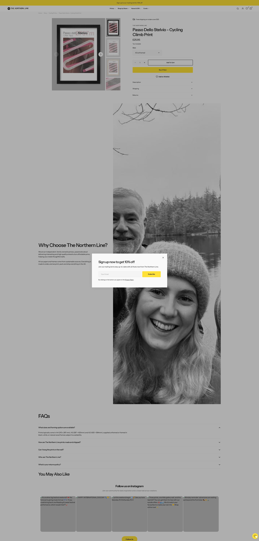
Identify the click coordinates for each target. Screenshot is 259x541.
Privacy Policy (129, 280)
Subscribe (151, 274)
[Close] (163, 257)
